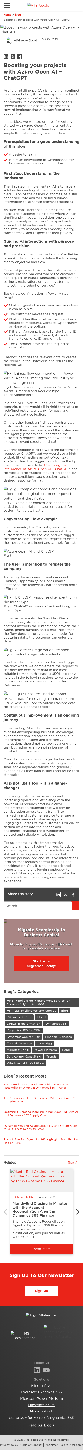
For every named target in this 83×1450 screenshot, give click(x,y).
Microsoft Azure (41, 1405)
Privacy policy (9, 1444)
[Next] (77, 1211)
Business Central (19, 1017)
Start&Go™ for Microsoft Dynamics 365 (41, 1418)
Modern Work (41, 1411)
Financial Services (58, 1037)
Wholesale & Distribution (25, 1063)
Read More (42, 1249)
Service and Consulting (24, 1056)
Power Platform (45, 1050)
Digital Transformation (23, 1023)
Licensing (44, 1043)
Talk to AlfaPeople (71, 1444)
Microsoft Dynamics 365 (41, 1392)
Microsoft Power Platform (41, 1398)
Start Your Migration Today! (41, 963)
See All (73, 1162)
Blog (18, 14)
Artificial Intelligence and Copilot (31, 1010)
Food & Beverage (19, 1043)
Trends (51, 1056)
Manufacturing (18, 1050)
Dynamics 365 (56, 1023)
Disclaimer (51, 1444)
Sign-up (41, 1291)
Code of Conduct (31, 1444)
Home (7, 14)
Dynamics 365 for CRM (24, 1030)
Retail (66, 1050)
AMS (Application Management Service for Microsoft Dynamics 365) (38, 1002)
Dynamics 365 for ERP (23, 1037)
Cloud (41, 1017)
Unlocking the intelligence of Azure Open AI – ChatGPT (36, 467)
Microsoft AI (41, 1386)
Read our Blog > (41, 1425)
